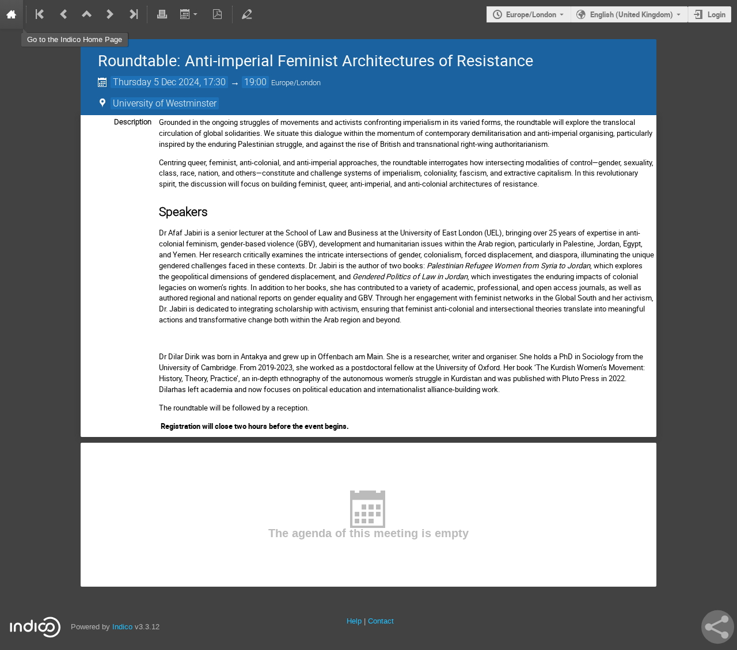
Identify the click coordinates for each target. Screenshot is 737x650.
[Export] (189, 14)
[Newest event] (132, 14)
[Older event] (63, 14)
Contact (381, 621)
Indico (122, 627)
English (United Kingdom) (631, 14)
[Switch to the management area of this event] (247, 14)
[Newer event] (109, 14)
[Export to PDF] (217, 14)
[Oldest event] (40, 14)
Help (354, 621)
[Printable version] (161, 14)
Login (716, 14)
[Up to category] (86, 14)
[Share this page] (717, 627)
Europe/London (531, 14)
